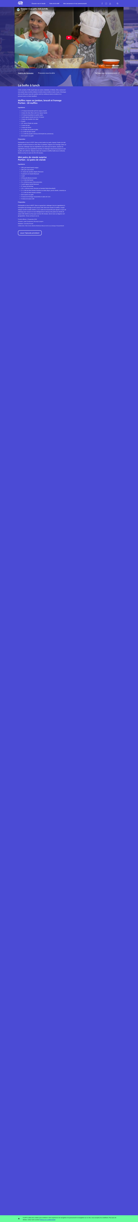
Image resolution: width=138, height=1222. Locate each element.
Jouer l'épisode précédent (29, 233)
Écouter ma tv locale (38, 3)
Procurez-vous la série (46, 73)
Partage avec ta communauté (106, 73)
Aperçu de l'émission (25, 73)
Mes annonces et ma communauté (75, 3)
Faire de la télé (54, 3)
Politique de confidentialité (47, 1219)
